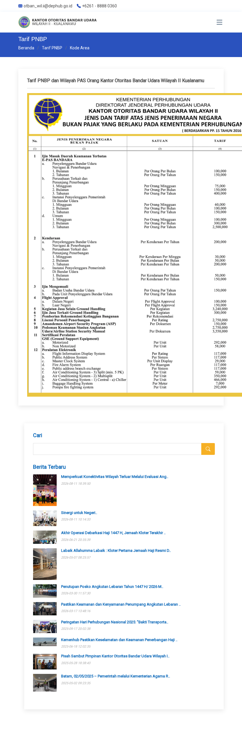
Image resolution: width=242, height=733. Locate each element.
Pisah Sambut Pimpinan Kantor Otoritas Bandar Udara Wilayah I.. (115, 656)
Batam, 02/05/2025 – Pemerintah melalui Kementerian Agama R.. (115, 676)
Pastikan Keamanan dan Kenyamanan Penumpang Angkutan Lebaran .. (121, 604)
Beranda (26, 48)
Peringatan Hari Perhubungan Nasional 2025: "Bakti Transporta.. (114, 622)
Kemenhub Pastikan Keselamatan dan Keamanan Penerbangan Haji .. (119, 640)
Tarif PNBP (52, 48)
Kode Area (79, 48)
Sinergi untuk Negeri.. (79, 512)
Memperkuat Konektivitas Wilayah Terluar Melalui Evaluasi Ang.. (114, 476)
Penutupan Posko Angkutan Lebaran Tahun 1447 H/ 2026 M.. (112, 586)
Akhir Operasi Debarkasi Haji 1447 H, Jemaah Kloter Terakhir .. (113, 533)
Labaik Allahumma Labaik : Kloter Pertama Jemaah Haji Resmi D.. (116, 550)
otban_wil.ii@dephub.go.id (48, 6)
